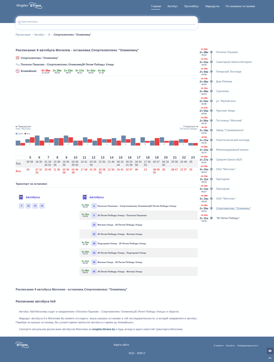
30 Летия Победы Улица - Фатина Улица (117, 234)
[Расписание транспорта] (35, 5)
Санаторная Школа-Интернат (226, 62)
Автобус (172, 6)
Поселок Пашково (219, 52)
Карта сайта (121, 344)
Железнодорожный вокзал (224, 150)
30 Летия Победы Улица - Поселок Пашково (114, 215)
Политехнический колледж (224, 140)
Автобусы (33, 197)
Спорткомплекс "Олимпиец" (39, 58)
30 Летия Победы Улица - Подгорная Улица (114, 252)
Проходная (214, 179)
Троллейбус (191, 6)
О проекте (218, 346)
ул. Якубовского (218, 101)
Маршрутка (212, 6)
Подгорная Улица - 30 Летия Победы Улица (114, 243)
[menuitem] (156, 6)
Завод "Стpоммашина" (222, 130)
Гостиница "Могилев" (221, 120)
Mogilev (22, 5)
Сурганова (214, 91)
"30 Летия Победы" (219, 218)
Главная (156, 6)
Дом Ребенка (216, 81)
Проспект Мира (217, 111)
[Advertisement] (107, 100)
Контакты (230, 346)
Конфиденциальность (247, 346)
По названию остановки (240, 6)
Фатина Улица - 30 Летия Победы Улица (117, 224)
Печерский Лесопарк (220, 72)
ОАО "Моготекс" (218, 169)
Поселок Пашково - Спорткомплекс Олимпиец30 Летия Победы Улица (67, 64)
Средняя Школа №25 (221, 160)
